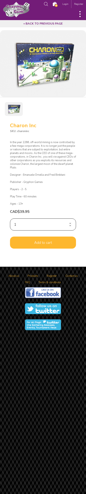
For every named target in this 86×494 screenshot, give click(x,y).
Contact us (71, 276)
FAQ (27, 282)
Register (78, 4)
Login (65, 4)
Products (33, 276)
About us (13, 276)
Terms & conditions (50, 282)
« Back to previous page (43, 24)
